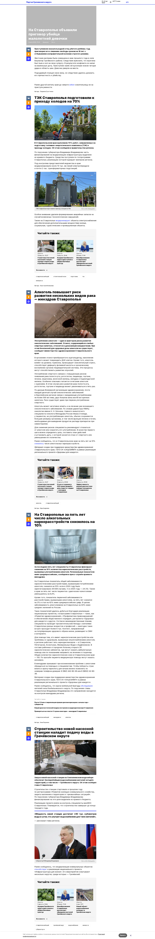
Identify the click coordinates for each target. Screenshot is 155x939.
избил (71, 85)
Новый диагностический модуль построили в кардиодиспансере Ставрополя (63, 708)
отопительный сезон (59, 276)
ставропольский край (42, 276)
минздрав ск (57, 717)
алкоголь (38, 503)
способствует (40, 869)
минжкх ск (86, 925)
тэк (83, 276)
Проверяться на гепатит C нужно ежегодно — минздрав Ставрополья (60, 711)
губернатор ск (40, 929)
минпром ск (39, 280)
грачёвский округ (58, 925)
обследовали (87, 686)
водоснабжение (73, 925)
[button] (65, 122)
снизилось (39, 443)
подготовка (74, 276)
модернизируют (63, 220)
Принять (123, 935)
